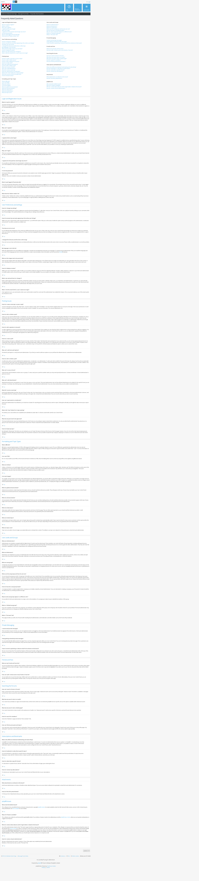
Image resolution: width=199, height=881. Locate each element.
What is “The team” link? (52, 34)
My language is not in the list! (8, 47)
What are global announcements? (10, 87)
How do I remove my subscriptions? (55, 71)
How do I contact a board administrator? (56, 88)
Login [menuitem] (89, 2)
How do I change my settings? (9, 41)
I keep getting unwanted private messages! (57, 41)
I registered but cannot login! (8, 29)
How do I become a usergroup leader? (56, 30)
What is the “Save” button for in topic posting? (12, 72)
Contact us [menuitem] (62, 856)
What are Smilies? (6, 84)
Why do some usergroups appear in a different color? (59, 31)
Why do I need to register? (8, 24)
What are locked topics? (7, 91)
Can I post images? (6, 85)
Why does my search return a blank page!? (57, 58)
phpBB (60, 252)
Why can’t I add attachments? (9, 68)
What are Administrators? (53, 24)
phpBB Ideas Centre (65, 817)
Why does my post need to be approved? (11, 74)
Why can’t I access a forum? (8, 67)
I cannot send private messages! (54, 40)
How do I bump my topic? (8, 75)
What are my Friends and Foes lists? (55, 48)
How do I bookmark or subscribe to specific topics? (58, 68)
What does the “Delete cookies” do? (10, 36)
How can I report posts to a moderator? (11, 71)
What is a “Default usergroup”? (54, 33)
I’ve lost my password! (7, 33)
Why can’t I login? (6, 30)
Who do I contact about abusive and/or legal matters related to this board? (64, 86)
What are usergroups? (52, 27)
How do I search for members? (54, 60)
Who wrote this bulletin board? (54, 84)
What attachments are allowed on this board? (57, 77)
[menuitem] (78, 8)
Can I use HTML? (6, 82)
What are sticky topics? (7, 89)
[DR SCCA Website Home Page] (7, 7)
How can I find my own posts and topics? (56, 61)
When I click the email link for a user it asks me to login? (15, 53)
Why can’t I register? (6, 27)
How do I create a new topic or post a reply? (12, 58)
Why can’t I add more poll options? (10, 64)
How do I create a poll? (7, 63)
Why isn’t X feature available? (53, 85)
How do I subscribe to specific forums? (56, 70)
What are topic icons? (7, 92)
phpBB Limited (41, 807)
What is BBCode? (6, 81)
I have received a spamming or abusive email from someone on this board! (64, 43)
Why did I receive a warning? (8, 70)
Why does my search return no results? (56, 57)
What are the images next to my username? (12, 48)
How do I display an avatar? (8, 50)
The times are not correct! (8, 44)
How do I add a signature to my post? (10, 61)
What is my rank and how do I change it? (11, 51)
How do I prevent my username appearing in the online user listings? (18, 43)
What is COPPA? (5, 26)
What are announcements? (8, 88)
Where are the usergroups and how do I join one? (58, 29)
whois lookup (13, 828)
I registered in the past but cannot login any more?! (14, 31)
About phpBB (16, 808)
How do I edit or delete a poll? (9, 65)
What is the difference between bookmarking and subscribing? (61, 67)
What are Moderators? (52, 26)
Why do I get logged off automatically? (11, 34)
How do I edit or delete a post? (9, 60)
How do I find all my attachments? (54, 78)
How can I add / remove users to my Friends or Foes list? (60, 50)
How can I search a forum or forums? (55, 55)
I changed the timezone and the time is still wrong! (13, 46)
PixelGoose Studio (51, 866)
